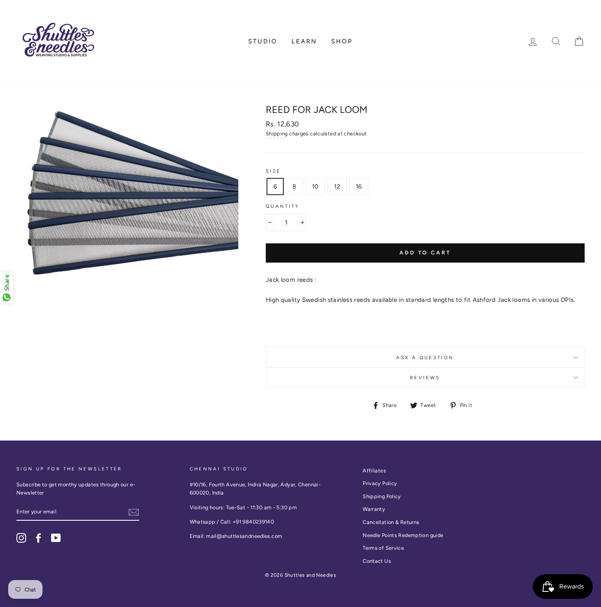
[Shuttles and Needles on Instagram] (21, 538)
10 (315, 186)
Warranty (374, 509)
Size (273, 171)
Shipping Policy (382, 496)
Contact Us (377, 561)
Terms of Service (383, 548)
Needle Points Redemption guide (403, 535)
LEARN (304, 41)
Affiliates (374, 471)
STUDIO (263, 41)
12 (337, 186)
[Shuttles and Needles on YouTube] (56, 538)
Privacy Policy (380, 483)
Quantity (283, 206)
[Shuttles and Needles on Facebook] (38, 538)
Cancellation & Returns (391, 522)
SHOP (342, 41)
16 (359, 186)
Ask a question (425, 357)
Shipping (277, 133)
